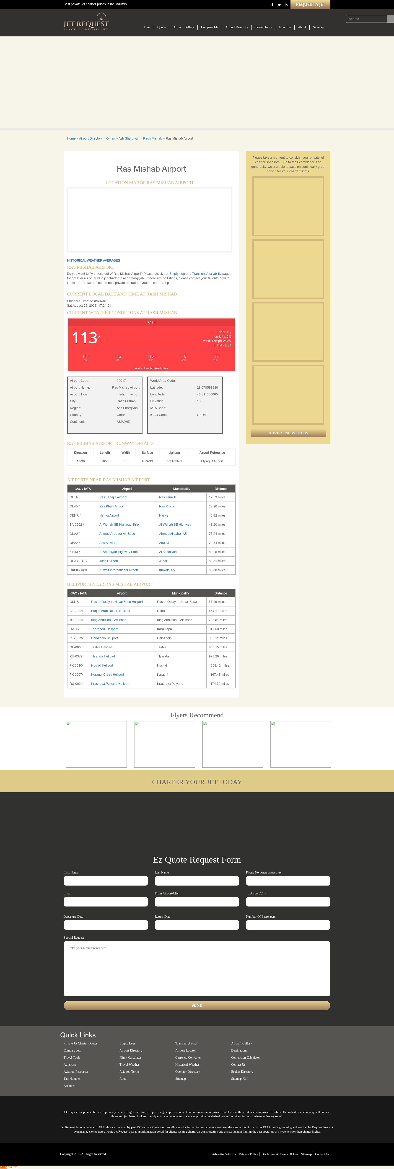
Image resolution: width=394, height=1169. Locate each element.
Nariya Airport (109, 515)
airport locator (185, 1050)
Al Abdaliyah (168, 552)
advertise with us (224, 1154)
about (123, 1078)
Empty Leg (177, 273)
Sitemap (318, 27)
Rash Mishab (152, 138)
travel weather (129, 1064)
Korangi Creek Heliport (107, 674)
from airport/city (167, 893)
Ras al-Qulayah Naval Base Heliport (117, 602)
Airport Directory (236, 27)
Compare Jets (209, 27)
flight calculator (130, 1057)
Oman (110, 138)
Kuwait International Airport (118, 570)
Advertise (285, 27)
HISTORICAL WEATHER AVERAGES (93, 260)
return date (162, 916)
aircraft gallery (241, 1043)
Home (146, 27)
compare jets (72, 1050)
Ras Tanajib (167, 497)
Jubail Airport (108, 561)
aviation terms (129, 1071)
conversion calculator (245, 1057)
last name (162, 872)
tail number (72, 1078)
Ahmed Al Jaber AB (173, 533)
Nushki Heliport (102, 665)
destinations (239, 1050)
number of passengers (260, 916)
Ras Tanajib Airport (113, 497)
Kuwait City (167, 570)
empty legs (127, 1043)
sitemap (180, 1078)
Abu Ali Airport (109, 543)
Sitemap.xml (239, 1078)
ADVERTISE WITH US (288, 433)
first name (71, 872)
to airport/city (256, 893)
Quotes (161, 27)
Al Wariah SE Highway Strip (119, 524)
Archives (69, 1086)
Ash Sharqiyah (129, 138)
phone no (263, 872)
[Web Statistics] (9, 1167)
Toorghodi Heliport (104, 629)
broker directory (242, 1071)
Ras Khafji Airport (111, 506)
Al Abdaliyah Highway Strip (118, 552)
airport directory (130, 1050)
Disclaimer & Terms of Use (280, 1154)
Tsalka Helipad (101, 647)
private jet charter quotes (80, 1043)
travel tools (72, 1057)
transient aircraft (186, 1043)
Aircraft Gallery (183, 27)
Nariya (163, 515)
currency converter (188, 1057)
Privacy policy (248, 1154)
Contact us (238, 1064)
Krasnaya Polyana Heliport (110, 683)
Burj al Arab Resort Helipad (110, 611)
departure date (73, 916)
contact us (322, 1154)
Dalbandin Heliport (104, 638)
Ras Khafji (166, 506)
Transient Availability (207, 273)
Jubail (163, 561)
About (302, 27)
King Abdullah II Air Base (108, 620)
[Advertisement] (288, 206)
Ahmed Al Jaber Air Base (117, 533)
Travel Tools (263, 27)
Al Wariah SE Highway (175, 524)
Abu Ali (164, 543)
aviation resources (76, 1071)
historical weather (187, 1064)
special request (74, 937)
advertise (70, 1064)
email (67, 893)
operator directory (187, 1071)
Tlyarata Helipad (103, 656)
